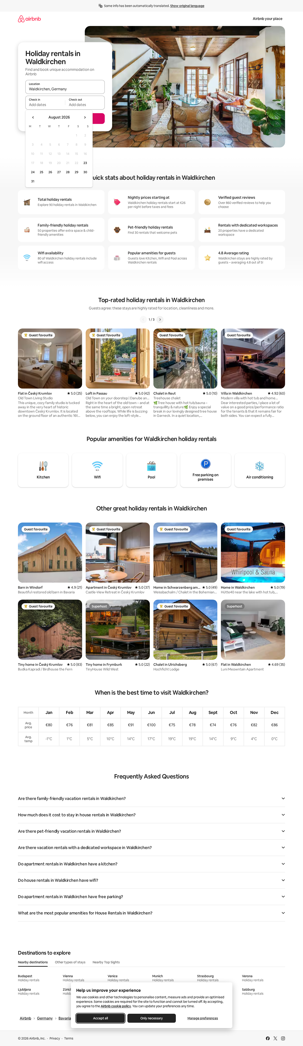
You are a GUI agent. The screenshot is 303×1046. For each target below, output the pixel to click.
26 (50, 172)
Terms (68, 1038)
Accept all (100, 1018)
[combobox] (65, 89)
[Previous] (143, 319)
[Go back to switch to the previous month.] (33, 117)
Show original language (187, 6)
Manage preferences (202, 1018)
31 (32, 181)
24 (33, 172)
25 (41, 172)
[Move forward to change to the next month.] (84, 117)
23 (85, 163)
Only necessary (151, 1018)
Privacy (55, 1038)
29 (76, 172)
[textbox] (45, 104)
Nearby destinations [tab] (33, 962)
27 (59, 172)
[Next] (159, 319)
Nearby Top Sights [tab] (106, 962)
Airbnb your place (267, 18)
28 (68, 172)
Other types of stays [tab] (70, 962)
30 (85, 172)
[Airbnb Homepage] (29, 19)
